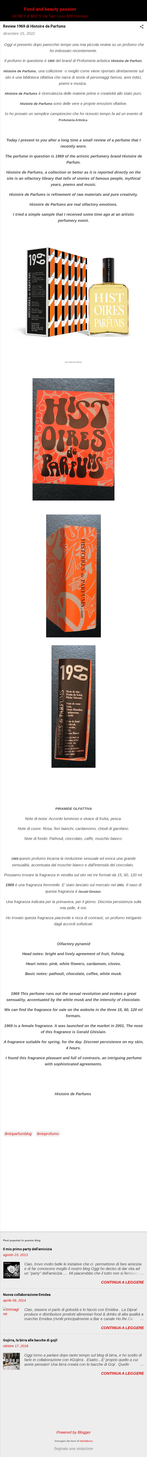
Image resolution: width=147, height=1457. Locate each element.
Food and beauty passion (50, 9)
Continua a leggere (122, 1282)
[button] (141, 27)
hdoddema (86, 1440)
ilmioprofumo (48, 1134)
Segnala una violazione (73, 1448)
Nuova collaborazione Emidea (27, 1295)
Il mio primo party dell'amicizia (27, 1249)
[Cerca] (141, 10)
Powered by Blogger (73, 1432)
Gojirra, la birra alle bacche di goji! (30, 1340)
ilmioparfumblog (18, 1134)
